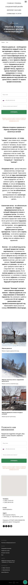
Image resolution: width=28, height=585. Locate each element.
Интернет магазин (14, 10)
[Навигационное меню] (26, 1)
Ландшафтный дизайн (14, 7)
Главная (3, 164)
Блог (7, 164)
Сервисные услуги (14, 13)
